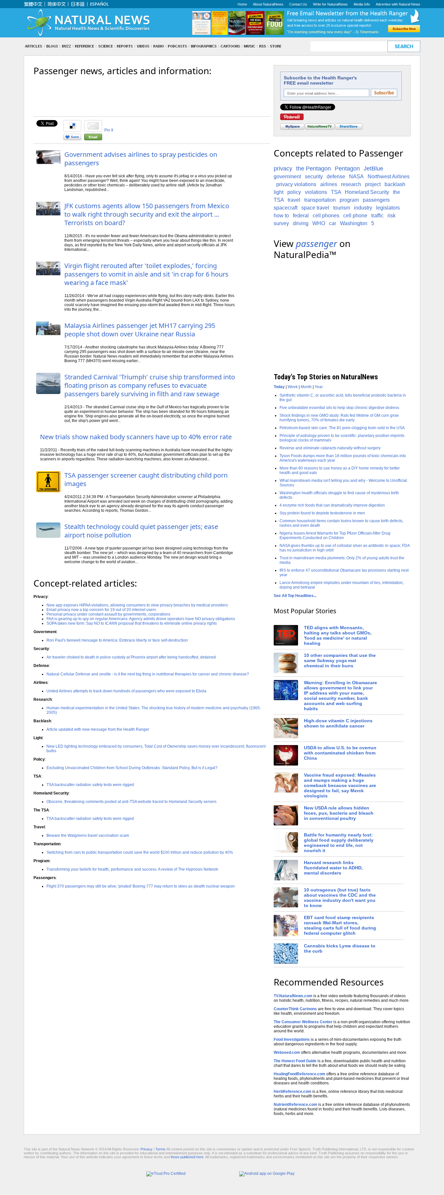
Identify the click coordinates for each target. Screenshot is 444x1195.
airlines (328, 184)
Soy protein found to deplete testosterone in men (322, 513)
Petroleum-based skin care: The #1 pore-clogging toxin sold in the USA (342, 428)
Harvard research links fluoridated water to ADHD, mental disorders (333, 868)
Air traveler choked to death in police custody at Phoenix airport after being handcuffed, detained (131, 657)
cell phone (355, 215)
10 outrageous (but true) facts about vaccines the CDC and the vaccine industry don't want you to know (340, 897)
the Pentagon (313, 168)
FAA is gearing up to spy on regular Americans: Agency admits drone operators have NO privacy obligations (140, 619)
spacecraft (285, 207)
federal (301, 215)
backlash (395, 184)
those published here (187, 1157)
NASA (356, 176)
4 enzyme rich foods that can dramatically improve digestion (332, 505)
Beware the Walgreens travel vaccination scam (87, 835)
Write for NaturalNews (330, 4)
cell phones (326, 215)
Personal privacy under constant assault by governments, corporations (108, 614)
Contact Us (298, 4)
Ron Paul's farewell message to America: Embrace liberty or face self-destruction (117, 640)
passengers (376, 200)
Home (242, 4)
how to (281, 215)
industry (363, 207)
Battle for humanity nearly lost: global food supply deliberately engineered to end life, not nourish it (338, 842)
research (351, 184)
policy (294, 192)
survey (281, 223)
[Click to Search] (403, 46)
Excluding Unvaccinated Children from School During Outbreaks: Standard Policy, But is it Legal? (131, 768)
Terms (160, 1149)
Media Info (362, 4)
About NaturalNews (268, 4)
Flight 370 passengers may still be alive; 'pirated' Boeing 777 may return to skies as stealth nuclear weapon (140, 886)
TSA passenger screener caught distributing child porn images (146, 479)
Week (293, 387)
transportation (320, 200)
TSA (336, 192)
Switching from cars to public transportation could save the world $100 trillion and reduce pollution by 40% (139, 852)
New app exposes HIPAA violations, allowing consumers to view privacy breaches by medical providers (137, 605)
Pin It (108, 130)
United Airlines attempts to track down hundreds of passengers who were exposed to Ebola (126, 691)
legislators (388, 207)
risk (391, 215)
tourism (341, 207)
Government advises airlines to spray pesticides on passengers (140, 158)
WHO (318, 223)
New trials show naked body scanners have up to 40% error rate (136, 436)
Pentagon (347, 168)
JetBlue (373, 168)
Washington (353, 223)
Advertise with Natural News (398, 4)
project (373, 184)
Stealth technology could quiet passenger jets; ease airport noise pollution (141, 530)
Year (319, 387)
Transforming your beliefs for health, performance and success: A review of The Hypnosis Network (132, 869)
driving (300, 223)
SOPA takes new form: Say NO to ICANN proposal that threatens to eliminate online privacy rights (131, 623)
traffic (377, 215)
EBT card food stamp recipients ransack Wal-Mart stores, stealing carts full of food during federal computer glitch (340, 925)
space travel (315, 207)
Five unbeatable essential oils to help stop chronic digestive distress (339, 407)
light (278, 192)
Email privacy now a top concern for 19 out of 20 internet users (101, 609)
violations (316, 192)
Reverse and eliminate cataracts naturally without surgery (330, 448)
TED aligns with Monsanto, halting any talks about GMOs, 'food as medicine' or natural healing (338, 635)
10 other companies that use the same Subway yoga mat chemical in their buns (340, 660)
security (314, 176)
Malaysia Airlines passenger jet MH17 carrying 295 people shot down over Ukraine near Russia (139, 329)
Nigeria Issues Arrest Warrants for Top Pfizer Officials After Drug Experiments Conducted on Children (335, 535)
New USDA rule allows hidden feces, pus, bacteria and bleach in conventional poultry (338, 813)
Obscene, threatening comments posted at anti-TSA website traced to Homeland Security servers (131, 801)
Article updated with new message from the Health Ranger (97, 729)
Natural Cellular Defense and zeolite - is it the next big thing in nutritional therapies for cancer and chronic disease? (147, 674)
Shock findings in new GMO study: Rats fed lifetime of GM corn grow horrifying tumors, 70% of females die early (339, 417)
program (349, 200)
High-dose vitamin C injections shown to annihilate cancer (338, 723)
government (287, 176)
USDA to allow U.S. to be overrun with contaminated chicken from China (340, 753)
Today (279, 387)
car (332, 223)
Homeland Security (367, 192)
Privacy (146, 1149)
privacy (283, 168)
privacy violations (296, 184)
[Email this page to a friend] (93, 139)
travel (294, 200)
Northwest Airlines (389, 176)
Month (306, 387)
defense (336, 176)
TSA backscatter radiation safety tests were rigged (90, 784)
